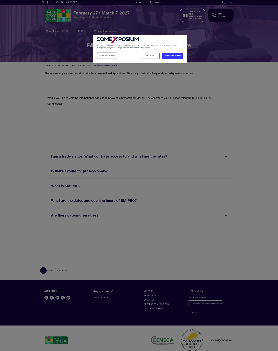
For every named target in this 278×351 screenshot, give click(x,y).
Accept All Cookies (172, 55)
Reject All (150, 55)
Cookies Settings (107, 55)
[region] (140, 49)
